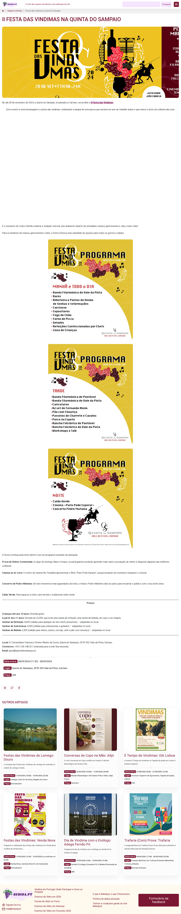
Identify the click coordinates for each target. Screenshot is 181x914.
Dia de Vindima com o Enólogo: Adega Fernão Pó (87, 842)
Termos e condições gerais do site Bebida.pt (110, 905)
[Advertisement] (90, 201)
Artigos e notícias (14, 11)
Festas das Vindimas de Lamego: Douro (29, 757)
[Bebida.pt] (18, 894)
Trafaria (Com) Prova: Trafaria (147, 840)
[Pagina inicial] (10, 4)
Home (4, 11)
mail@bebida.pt (13, 909)
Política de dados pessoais (106, 899)
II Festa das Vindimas (102, 102)
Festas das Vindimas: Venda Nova (29, 840)
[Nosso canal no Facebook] (19, 688)
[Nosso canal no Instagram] (5, 688)
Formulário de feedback (158, 900)
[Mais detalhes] (30, 729)
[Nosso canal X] (12, 688)
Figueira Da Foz (13, 905)
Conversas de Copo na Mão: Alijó (89, 755)
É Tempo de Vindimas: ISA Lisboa (149, 755)
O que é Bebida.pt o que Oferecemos (111, 894)
